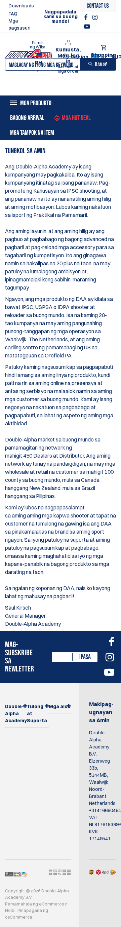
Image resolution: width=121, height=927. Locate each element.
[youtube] (87, 27)
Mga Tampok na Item (32, 133)
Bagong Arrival (27, 118)
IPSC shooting (83, 190)
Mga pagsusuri (19, 24)
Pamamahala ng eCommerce (34, 903)
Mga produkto (35, 103)
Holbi (10, 910)
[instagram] (94, 17)
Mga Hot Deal (76, 118)
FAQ (12, 14)
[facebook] (86, 17)
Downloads (21, 6)
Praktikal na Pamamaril (60, 214)
